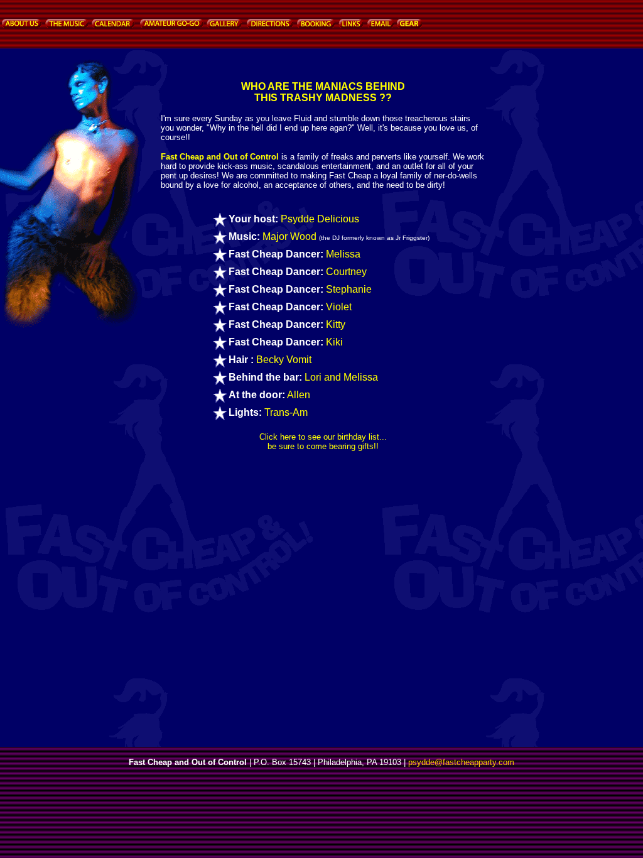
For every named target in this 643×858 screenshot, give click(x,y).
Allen (298, 394)
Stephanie (349, 289)
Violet (339, 306)
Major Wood (289, 236)
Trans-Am (286, 412)
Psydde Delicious (320, 219)
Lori (313, 377)
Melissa (343, 254)
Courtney (346, 271)
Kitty (335, 324)
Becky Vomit (283, 359)
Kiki (334, 342)
